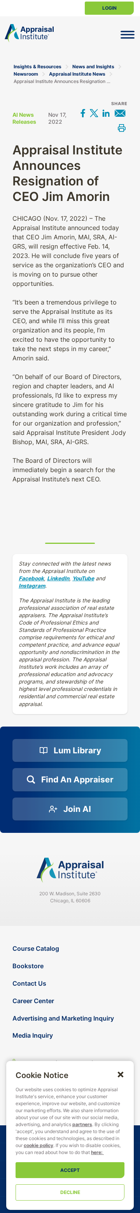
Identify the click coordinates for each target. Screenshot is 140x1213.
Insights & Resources (37, 66)
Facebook (31, 578)
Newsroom (26, 74)
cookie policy (38, 1145)
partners (82, 1124)
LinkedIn (58, 578)
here (96, 1152)
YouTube (83, 578)
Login (109, 8)
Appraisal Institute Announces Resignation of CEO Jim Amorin (63, 81)
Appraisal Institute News (77, 74)
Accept (70, 1170)
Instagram (32, 586)
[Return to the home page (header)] (29, 33)
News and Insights (93, 66)
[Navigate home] (70, 870)
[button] (120, 1074)
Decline (70, 1192)
